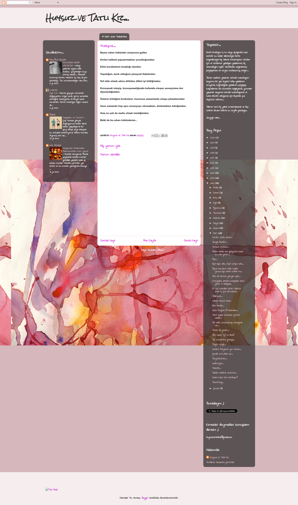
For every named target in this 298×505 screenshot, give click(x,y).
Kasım (216, 193)
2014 (212, 173)
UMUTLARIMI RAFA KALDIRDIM (71, 64)
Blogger (144, 498)
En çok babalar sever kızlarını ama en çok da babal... (226, 290)
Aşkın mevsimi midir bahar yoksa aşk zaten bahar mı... (227, 270)
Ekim (215, 198)
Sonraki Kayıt (107, 241)
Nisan (216, 228)
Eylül (215, 203)
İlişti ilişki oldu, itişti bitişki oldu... (228, 264)
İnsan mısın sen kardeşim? (225, 377)
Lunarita (53, 90)
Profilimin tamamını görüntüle (220, 462)
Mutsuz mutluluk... (220, 247)
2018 (212, 153)
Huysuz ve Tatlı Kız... (88, 17)
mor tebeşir (55, 145)
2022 (213, 138)
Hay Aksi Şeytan (57, 60)
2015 (212, 168)
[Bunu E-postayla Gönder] (153, 135)
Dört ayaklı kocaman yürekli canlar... (226, 316)
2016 (212, 163)
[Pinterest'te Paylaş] (166, 135)
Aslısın (52, 115)
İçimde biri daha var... (222, 354)
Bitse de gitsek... (220, 330)
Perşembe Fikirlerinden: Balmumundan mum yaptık (75, 150)
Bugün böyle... (219, 344)
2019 (212, 148)
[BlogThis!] (156, 135)
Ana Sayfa (149, 241)
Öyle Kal (53, 93)
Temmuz (217, 213)
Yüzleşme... (217, 296)
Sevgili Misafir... (219, 242)
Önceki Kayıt (191, 241)
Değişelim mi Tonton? (73, 117)
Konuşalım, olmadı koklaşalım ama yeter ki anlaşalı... (228, 282)
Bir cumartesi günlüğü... (223, 340)
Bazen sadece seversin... (224, 373)
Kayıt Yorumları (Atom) (152, 250)
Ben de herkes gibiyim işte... (226, 276)
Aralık (216, 187)
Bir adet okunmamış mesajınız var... (227, 324)
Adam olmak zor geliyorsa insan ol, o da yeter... (227, 253)
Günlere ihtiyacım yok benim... (226, 349)
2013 (212, 178)
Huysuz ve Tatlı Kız (219, 457)
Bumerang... (218, 382)
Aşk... (214, 259)
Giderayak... (218, 363)
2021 (212, 143)
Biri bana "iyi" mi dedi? (223, 335)
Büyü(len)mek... (219, 358)
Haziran (217, 218)
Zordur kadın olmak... (222, 237)
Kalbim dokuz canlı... (221, 301)
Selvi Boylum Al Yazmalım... (225, 310)
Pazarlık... (216, 368)
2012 (212, 183)
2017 (212, 158)
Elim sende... (218, 306)
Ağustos (217, 208)
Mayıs (216, 223)
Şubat (216, 388)
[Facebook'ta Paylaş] (163, 135)
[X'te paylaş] (159, 135)
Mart (215, 233)
